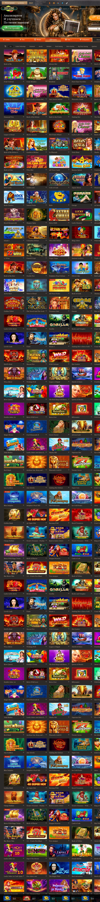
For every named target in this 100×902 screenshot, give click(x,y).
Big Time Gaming (83, 46)
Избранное (85, 39)
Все (11, 46)
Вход (31, 3)
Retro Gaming (70, 46)
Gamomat (32, 46)
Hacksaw (49, 46)
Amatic (41, 46)
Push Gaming (59, 46)
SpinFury (94, 46)
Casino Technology (21, 46)
